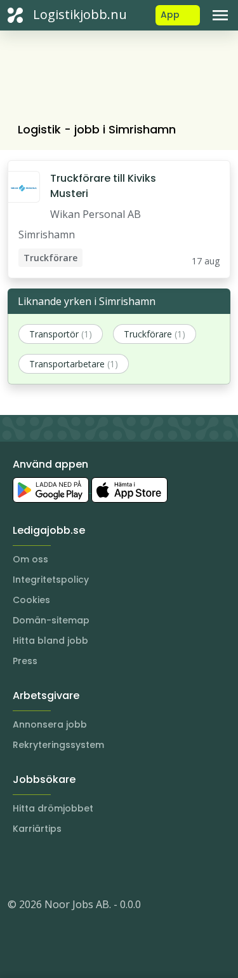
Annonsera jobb (50, 724)
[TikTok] (94, 866)
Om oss (30, 559)
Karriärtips (37, 828)
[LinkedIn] (43, 866)
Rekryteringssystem (58, 744)
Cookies (31, 600)
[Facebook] (68, 866)
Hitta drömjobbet (53, 808)
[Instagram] (18, 866)
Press (25, 661)
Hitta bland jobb (50, 640)
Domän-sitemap (51, 620)
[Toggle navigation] (220, 15)
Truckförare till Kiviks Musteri (103, 186)
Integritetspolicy (51, 579)
